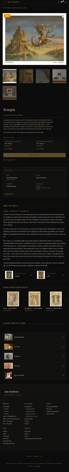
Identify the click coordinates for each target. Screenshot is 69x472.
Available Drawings (30, 411)
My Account (27, 431)
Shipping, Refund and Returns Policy (33, 438)
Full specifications (10, 194)
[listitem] (13, 301)
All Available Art (28, 406)
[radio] (18, 145)
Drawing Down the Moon (9, 443)
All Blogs (5, 431)
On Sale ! (27, 423)
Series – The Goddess (8, 421)
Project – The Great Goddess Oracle (11, 418)
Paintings (6, 409)
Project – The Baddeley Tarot (9, 416)
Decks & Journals (29, 418)
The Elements (6, 436)
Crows (4, 433)
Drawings (6, 411)
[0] (62, 2)
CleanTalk (38, 466)
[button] (63, 16)
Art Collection (6, 406)
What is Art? (6, 438)
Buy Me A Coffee (50, 414)
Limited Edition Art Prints (17, 7)
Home (4, 7)
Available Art (9, 7)
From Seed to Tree (7, 441)
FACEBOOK (29, 456)
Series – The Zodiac (7, 423)
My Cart (26, 433)
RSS (41, 456)
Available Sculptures (30, 414)
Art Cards (27, 421)
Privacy (26, 436)
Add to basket (34, 155)
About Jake (49, 409)
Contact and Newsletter (51, 406)
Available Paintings (30, 409)
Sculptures (6, 414)
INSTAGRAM (36, 456)
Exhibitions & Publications (52, 411)
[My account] (59, 2)
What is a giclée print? (10, 160)
